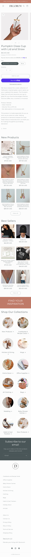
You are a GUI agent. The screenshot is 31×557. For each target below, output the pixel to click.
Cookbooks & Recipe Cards (22, 332)
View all (15, 213)
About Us (6, 515)
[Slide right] (19, 43)
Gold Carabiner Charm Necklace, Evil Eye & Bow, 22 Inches (8, 205)
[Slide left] (12, 43)
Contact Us (6, 518)
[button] (3, 6)
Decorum (17, 554)
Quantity (3, 67)
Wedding (7, 411)
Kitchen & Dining (8, 352)
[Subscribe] (26, 455)
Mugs (22, 352)
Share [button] (4, 128)
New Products (7, 331)
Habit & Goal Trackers (8, 433)
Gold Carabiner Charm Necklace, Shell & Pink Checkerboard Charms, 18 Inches (23, 181)
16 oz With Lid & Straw (10, 63)
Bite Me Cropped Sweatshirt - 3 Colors (8, 240)
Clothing (5, 494)
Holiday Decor (7, 505)
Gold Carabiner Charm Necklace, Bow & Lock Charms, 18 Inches (23, 157)
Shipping (3, 54)
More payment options (16, 84)
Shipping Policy (7, 533)
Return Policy (7, 526)
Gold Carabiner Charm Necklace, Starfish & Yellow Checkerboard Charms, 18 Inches (8, 181)
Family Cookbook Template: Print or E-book (7, 157)
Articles (5, 508)
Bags (22, 392)
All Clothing (7, 392)
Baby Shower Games (23, 412)
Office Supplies (22, 373)
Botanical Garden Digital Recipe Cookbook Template (8, 262)
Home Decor (7, 373)
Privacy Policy (7, 522)
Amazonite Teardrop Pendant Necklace (8, 286)
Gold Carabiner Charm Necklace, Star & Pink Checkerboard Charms (23, 205)
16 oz (22, 63)
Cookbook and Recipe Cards (11, 476)
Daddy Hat (23, 239)
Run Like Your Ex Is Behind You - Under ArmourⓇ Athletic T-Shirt (23, 263)
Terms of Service (8, 529)
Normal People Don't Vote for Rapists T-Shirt (23, 286)
